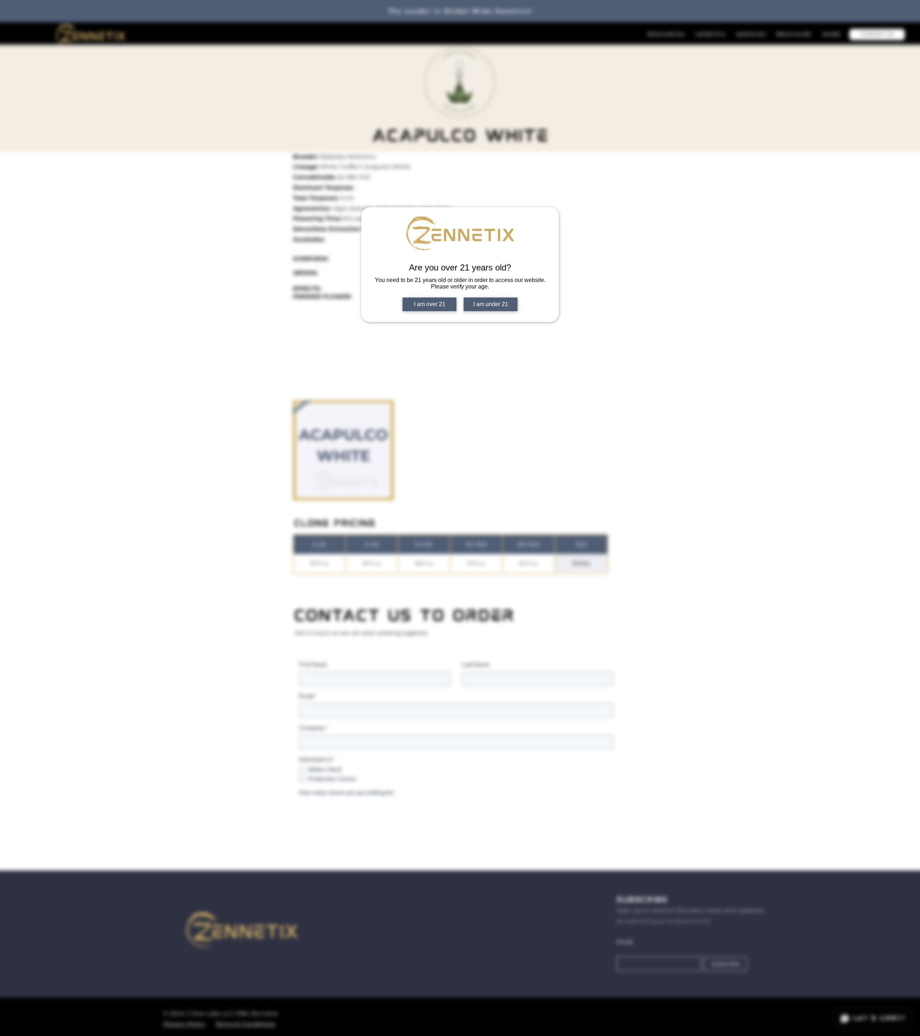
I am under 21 (490, 304)
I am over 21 (429, 304)
